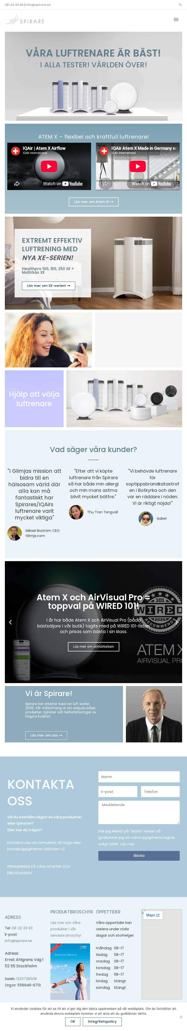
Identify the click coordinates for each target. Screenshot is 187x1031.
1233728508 (26, 979)
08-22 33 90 (14, 4)
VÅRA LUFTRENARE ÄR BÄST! (93, 53)
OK (72, 1021)
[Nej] (180, 1016)
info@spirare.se (38, 4)
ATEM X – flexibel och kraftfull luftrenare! (93, 137)
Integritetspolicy (102, 1021)
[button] (180, 5)
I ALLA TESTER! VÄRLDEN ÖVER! (93, 65)
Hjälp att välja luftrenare (34, 399)
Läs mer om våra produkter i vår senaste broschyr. (66, 929)
